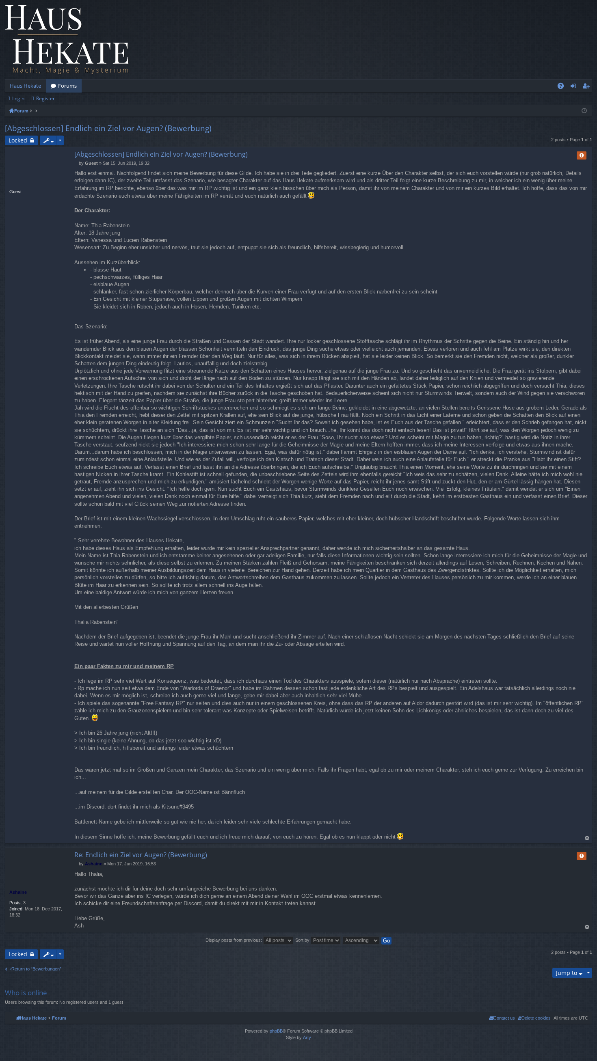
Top (587, 838)
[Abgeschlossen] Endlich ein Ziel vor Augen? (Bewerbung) (108, 128)
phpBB (276, 1031)
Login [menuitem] (575, 87)
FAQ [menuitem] (563, 87)
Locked (18, 140)
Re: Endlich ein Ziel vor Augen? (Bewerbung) (140, 854)
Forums (67, 85)
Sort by (303, 940)
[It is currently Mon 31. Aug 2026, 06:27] (584, 110)
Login (18, 98)
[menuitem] (534, 1018)
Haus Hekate (25, 85)
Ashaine (18, 892)
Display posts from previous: (234, 940)
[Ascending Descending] (361, 940)
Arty (307, 1037)
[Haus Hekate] (67, 39)
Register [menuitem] (587, 87)
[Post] (76, 163)
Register (45, 98)
